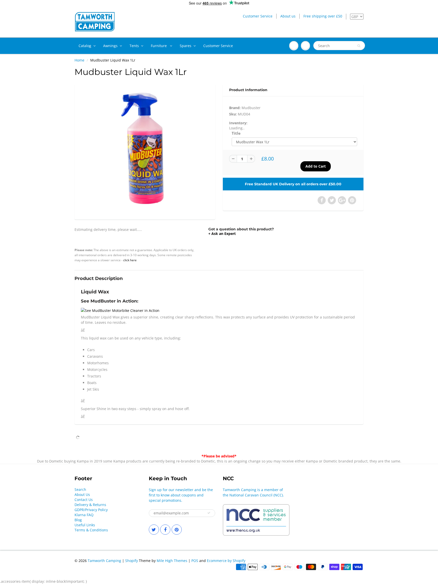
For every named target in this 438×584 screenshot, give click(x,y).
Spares (185, 45)
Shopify (131, 560)
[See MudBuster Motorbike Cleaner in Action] (120, 310)
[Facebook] (165, 530)
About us (288, 16)
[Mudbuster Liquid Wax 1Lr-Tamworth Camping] (144, 151)
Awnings (110, 45)
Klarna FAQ (84, 514)
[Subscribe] (209, 513)
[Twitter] (154, 530)
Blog (78, 519)
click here (130, 260)
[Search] (358, 46)
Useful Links (85, 524)
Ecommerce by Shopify (226, 560)
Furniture (159, 45)
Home (79, 60)
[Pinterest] (177, 530)
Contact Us (84, 499)
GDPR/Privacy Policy (91, 509)
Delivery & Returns (90, 504)
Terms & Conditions (91, 530)
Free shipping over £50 (322, 16)
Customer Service (257, 16)
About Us (82, 494)
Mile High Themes (172, 560)
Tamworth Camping (104, 560)
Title (236, 133)
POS (194, 560)
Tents (134, 45)
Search (80, 489)
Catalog (85, 45)
